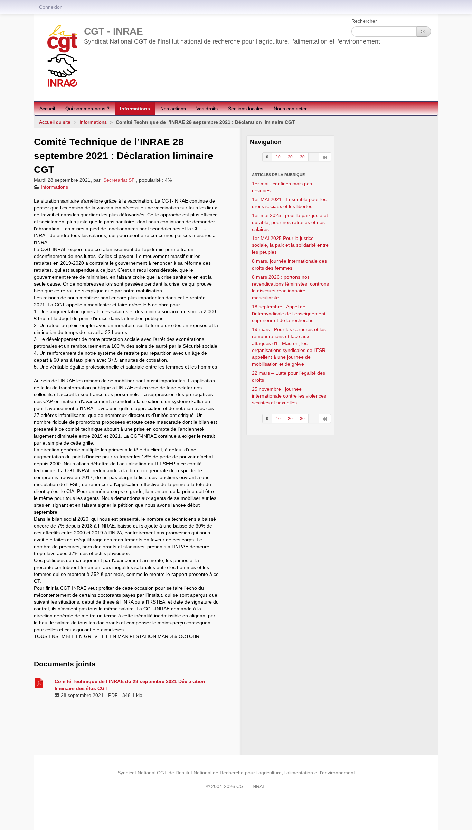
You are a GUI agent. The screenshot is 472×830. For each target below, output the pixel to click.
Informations (135, 108)
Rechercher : (365, 21)
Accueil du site (54, 122)
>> (423, 31)
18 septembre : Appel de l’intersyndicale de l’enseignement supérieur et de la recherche (288, 313)
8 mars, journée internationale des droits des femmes (289, 264)
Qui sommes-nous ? (87, 108)
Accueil (47, 108)
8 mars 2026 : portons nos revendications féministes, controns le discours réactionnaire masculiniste (290, 287)
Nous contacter (290, 108)
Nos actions (173, 108)
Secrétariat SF (119, 180)
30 (302, 157)
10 (278, 157)
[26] (325, 156)
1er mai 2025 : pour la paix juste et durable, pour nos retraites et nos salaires (290, 222)
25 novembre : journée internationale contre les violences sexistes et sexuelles (289, 395)
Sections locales (245, 108)
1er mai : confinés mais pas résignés (282, 187)
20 (290, 157)
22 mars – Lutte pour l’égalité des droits (288, 376)
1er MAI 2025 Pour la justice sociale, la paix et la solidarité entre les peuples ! (290, 245)
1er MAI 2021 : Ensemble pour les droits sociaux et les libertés (289, 203)
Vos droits (207, 108)
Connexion (51, 7)
